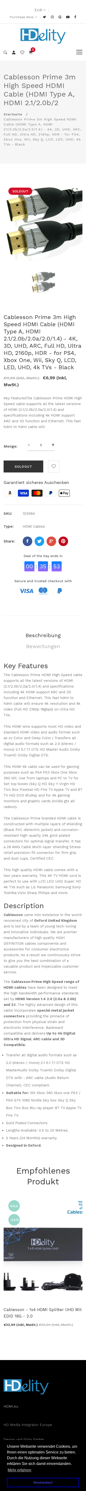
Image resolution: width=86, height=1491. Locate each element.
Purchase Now (22, 17)
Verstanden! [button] (43, 1482)
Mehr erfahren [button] (19, 1470)
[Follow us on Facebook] (27, 541)
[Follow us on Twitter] (39, 541)
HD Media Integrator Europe (28, 1425)
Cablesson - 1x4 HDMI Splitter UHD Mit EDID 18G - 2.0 (43, 1312)
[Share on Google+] (51, 541)
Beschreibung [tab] (43, 635)
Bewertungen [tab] (43, 646)
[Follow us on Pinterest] (63, 541)
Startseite (13, 114)
